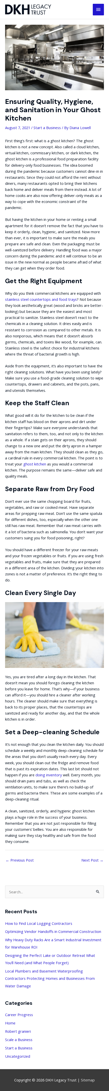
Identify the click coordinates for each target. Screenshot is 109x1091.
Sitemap (88, 1079)
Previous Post (20, 860)
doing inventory (48, 774)
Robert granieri (18, 1031)
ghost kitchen (34, 463)
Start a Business (47, 127)
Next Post (92, 860)
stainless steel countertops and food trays (41, 299)
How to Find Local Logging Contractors (38, 923)
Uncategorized (17, 1056)
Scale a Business (18, 1039)
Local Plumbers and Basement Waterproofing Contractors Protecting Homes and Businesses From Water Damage (50, 978)
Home (10, 1022)
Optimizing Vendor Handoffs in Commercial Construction (53, 931)
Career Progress (19, 1014)
